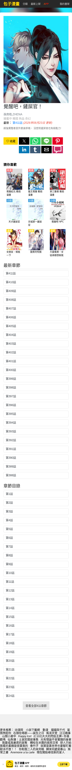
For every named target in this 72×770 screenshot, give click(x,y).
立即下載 (63, 764)
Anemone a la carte (22, 752)
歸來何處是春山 (56, 749)
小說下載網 (33, 729)
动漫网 (19, 729)
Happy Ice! (24, 736)
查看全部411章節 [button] (36, 705)
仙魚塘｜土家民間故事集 (23, 739)
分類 (25, 3)
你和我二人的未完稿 (31, 749)
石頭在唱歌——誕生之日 (28, 733)
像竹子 (34, 745)
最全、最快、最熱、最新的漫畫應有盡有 (30, 766)
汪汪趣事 (65, 733)
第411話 (18, 122)
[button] (24, 141)
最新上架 (36, 3)
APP (46, 3)
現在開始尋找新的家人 (51, 752)
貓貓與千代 (58, 729)
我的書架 (65, 3)
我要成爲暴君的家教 (15, 742)
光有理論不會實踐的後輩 (56, 739)
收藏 (12, 141)
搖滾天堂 (51, 733)
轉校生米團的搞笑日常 (44, 742)
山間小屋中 (9, 736)
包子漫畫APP (22, 763)
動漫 (45, 729)
